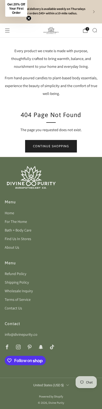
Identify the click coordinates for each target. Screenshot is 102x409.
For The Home (16, 221)
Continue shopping (51, 146)
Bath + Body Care (18, 230)
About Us (12, 247)
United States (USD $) (48, 385)
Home (9, 212)
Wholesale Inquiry (19, 290)
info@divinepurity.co (21, 334)
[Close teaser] (28, 18)
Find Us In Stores (18, 238)
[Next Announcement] (94, 12)
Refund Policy (15, 273)
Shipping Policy (17, 282)
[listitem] (51, 12)
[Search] (94, 30)
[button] (16, 8)
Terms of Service (18, 299)
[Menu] (7, 30)
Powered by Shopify (51, 396)
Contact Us (13, 308)
